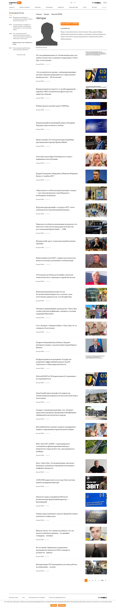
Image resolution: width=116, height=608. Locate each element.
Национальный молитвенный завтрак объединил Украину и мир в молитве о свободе (55, 124)
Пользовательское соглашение (37, 597)
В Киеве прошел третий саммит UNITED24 (52, 106)
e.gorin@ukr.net (65, 28)
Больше (104, 7)
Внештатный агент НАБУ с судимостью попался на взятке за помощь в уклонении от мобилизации (56, 259)
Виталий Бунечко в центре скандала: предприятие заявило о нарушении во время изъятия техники (56, 428)
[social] (92, 2)
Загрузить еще (21, 54)
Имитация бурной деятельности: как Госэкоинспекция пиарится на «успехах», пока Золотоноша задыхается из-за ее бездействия (54, 294)
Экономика (49, 7)
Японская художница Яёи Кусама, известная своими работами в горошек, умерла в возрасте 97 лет (22, 49)
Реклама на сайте (13, 597)
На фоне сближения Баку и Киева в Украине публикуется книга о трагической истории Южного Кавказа (56, 345)
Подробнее (62, 605)
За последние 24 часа (16, 13)
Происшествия (73, 7)
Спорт (85, 7)
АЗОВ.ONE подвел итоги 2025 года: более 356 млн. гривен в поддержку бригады (55, 481)
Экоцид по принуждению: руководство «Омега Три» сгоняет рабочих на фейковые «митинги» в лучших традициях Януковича (56, 311)
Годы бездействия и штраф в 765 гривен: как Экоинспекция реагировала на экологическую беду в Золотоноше (57, 396)
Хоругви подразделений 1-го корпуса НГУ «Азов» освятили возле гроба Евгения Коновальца (55, 208)
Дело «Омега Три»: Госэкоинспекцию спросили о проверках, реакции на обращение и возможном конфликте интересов (55, 465)
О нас (23, 597)
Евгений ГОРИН (40, 64)
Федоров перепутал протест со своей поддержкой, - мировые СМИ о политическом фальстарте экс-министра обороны (56, 91)
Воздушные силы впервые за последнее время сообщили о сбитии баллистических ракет (22, 19)
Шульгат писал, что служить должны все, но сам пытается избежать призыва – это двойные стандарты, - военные (55, 533)
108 (102, 580)
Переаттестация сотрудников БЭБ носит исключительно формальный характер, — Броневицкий (52, 499)
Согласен (53, 605)
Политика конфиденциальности (57, 597)
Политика (38, 7)
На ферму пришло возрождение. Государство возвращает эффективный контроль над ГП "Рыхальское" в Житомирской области (53, 362)
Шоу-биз (94, 7)
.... (99, 580)
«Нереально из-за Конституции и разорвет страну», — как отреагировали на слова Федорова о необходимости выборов (56, 193)
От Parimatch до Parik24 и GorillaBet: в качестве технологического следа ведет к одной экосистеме (55, 276)
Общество (61, 7)
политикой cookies (106, 601)
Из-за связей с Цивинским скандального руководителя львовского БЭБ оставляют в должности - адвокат (53, 550)
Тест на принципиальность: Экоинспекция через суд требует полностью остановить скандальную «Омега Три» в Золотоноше (57, 58)
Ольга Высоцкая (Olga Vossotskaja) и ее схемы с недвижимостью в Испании (54, 158)
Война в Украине (25, 7)
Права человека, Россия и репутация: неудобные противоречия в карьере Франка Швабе (55, 141)
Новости (11, 7)
